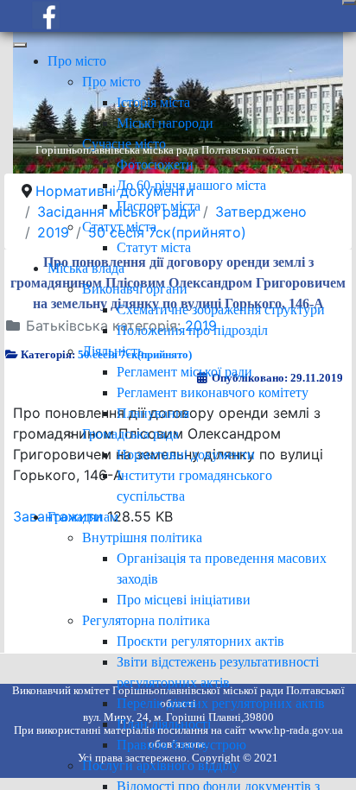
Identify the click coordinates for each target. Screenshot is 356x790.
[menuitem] (77, 61)
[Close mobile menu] (20, 44)
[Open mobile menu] (349, 2)
